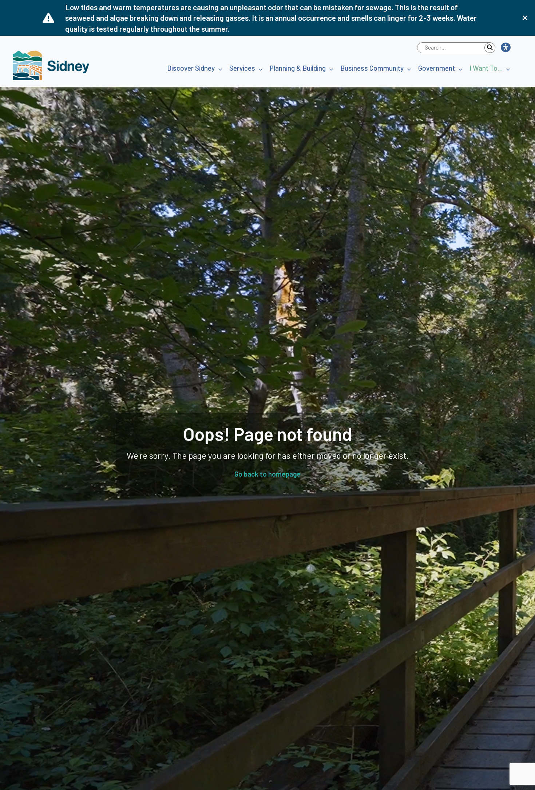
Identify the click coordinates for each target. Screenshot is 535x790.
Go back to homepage (267, 474)
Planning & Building (298, 68)
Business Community (372, 68)
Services (242, 68)
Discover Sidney (191, 68)
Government (436, 68)
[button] (505, 47)
